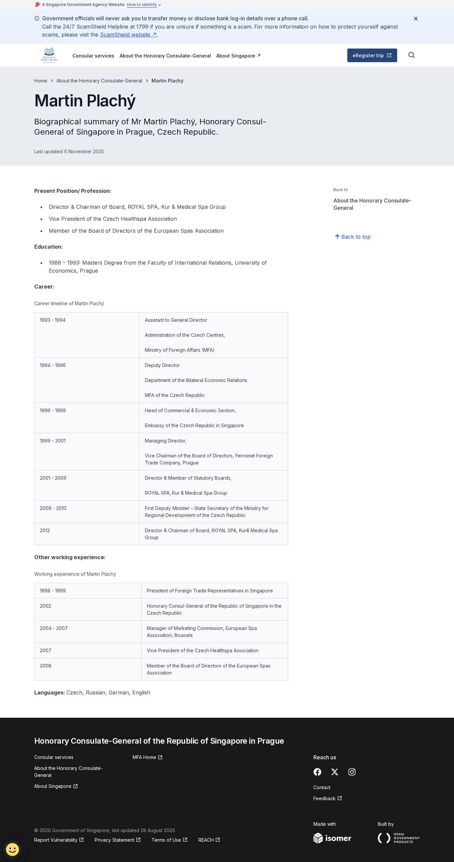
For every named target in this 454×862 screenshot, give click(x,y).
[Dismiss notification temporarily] (416, 19)
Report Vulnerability (55, 840)
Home (40, 80)
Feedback (327, 799)
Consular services (93, 56)
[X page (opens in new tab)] (335, 772)
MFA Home (148, 757)
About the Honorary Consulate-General (165, 56)
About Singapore (238, 56)
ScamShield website (128, 34)
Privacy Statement (115, 840)
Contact (321, 787)
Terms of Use (170, 840)
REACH (209, 840)
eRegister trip (374, 57)
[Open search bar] (412, 55)
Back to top (356, 236)
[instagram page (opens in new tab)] (352, 772)
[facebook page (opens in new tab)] (317, 772)
